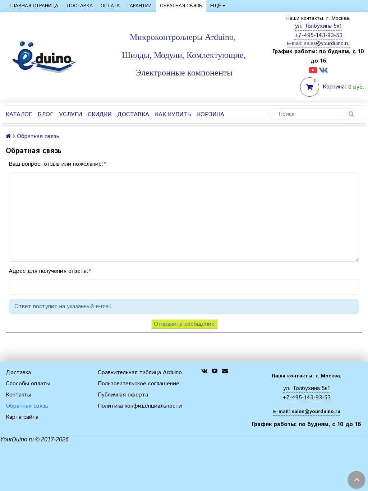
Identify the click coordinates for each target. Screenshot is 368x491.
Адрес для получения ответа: (48, 271)
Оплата (110, 6)
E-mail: (295, 43)
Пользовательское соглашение (138, 384)
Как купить (173, 114)
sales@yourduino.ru (327, 43)
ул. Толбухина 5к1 (318, 26)
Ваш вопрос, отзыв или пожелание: (56, 164)
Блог (45, 114)
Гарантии (140, 6)
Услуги (70, 114)
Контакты (18, 395)
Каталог (19, 114)
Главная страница (34, 6)
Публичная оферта (123, 395)
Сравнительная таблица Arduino (140, 372)
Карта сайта (22, 417)
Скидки (99, 114)
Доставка (79, 6)
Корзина (210, 114)
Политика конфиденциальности (140, 406)
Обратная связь (181, 6)
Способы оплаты (28, 384)
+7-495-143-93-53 (318, 35)
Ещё (215, 6)
